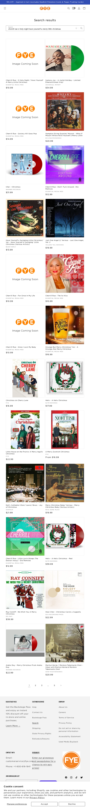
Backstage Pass (39, 718)
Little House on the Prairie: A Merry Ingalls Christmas (24, 453)
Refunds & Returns (40, 739)
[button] (5, 8)
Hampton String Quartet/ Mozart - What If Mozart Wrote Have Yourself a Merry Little (63, 135)
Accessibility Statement (70, 736)
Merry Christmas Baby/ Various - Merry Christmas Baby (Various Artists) (62, 506)
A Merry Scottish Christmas (57, 452)
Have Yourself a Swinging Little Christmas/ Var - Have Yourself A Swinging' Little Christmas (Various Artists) (24, 242)
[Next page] (60, 685)
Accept (44, 804)
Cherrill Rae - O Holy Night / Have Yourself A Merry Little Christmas (24, 81)
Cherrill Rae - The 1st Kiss (56, 296)
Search (35, 723)
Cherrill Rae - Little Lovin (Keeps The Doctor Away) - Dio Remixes (22, 559)
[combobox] (45, 28)
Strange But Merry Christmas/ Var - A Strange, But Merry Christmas (61, 348)
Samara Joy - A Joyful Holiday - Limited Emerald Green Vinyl (62, 81)
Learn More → (13, 726)
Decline (72, 804)
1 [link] (29, 685)
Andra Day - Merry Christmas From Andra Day (24, 666)
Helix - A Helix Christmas (56, 400)
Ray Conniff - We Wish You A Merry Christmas (21, 613)
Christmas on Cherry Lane (17, 400)
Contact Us (37, 712)
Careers (62, 712)
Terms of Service (66, 718)
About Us (63, 707)
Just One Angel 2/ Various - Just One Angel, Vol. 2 (64, 241)
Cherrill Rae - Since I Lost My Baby (21, 347)
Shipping (36, 728)
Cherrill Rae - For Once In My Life (20, 296)
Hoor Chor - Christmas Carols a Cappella (63, 612)
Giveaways (35, 753)
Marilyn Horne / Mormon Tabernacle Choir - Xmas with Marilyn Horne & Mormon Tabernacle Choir (64, 667)
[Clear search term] (76, 28)
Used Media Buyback (68, 742)
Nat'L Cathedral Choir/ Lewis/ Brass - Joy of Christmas (24, 506)
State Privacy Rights (41, 733)
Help (34, 707)
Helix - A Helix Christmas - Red (58, 558)
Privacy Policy (37, 798)
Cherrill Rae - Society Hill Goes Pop (21, 134)
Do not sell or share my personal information (69, 729)
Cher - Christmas (13, 187)
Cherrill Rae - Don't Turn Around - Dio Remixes (62, 188)
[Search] (81, 28)
